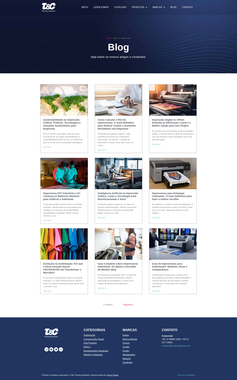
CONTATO (187, 7)
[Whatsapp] (61, 349)
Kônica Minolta (130, 339)
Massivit (127, 359)
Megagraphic (129, 355)
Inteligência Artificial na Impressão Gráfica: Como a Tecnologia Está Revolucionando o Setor (118, 196)
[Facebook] (51, 349)
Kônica (87, 347)
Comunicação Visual (94, 339)
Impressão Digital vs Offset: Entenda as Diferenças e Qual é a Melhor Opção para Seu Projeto (171, 122)
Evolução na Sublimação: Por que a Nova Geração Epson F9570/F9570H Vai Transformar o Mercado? (63, 268)
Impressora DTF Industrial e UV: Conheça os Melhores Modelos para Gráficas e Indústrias (62, 196)
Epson (126, 335)
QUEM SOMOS (101, 7)
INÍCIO (84, 7)
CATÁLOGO (120, 7)
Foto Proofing (90, 343)
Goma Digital (112, 375)
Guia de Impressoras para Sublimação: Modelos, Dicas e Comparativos (169, 266)
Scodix (126, 347)
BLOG (173, 7)
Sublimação (89, 335)
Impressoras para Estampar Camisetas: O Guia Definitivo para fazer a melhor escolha (172, 196)
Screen (126, 343)
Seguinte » (128, 305)
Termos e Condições (186, 375)
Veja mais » (47, 147)
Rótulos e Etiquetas (93, 355)
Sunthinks (127, 362)
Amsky (126, 351)
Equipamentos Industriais (96, 351)
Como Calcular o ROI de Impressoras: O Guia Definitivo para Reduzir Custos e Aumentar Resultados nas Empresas (117, 124)
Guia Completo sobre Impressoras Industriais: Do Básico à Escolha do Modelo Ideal (118, 266)
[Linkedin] (56, 349)
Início (109, 38)
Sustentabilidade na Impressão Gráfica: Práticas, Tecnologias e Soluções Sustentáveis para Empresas (62, 124)
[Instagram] (46, 349)
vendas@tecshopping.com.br (176, 346)
